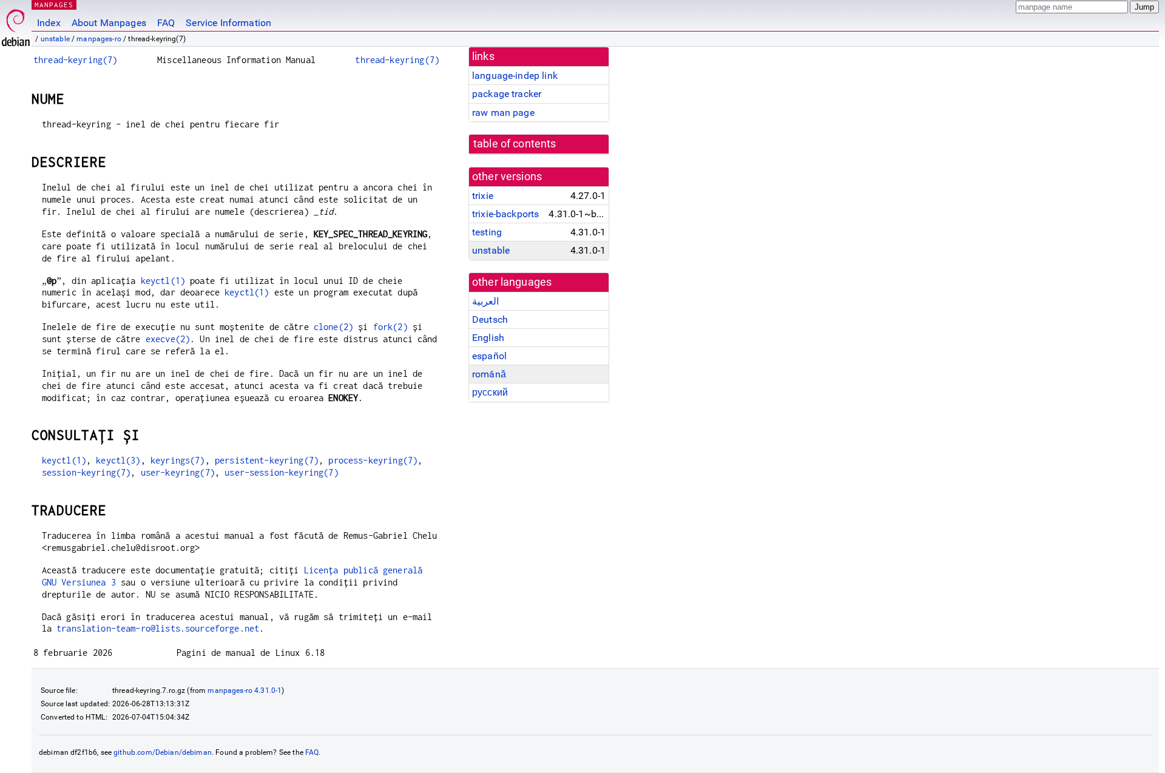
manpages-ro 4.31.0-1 (245, 690)
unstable (55, 39)
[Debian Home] (16, 24)
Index (49, 23)
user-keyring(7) (178, 472)
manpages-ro (98, 39)
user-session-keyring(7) (281, 472)
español (489, 356)
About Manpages (109, 23)
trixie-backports (505, 214)
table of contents (514, 144)
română (489, 374)
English (488, 337)
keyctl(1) (163, 280)
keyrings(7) (177, 460)
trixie (482, 195)
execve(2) (168, 339)
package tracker (506, 94)
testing (487, 232)
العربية (485, 301)
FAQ (166, 23)
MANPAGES (54, 4)
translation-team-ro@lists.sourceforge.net (157, 628)
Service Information (228, 23)
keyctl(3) (118, 460)
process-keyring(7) (372, 460)
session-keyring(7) (86, 472)
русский (490, 392)
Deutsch (490, 319)
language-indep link (515, 75)
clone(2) (333, 327)
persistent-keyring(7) (267, 460)
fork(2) (390, 327)
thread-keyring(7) (75, 60)
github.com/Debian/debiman (162, 752)
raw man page (503, 112)
